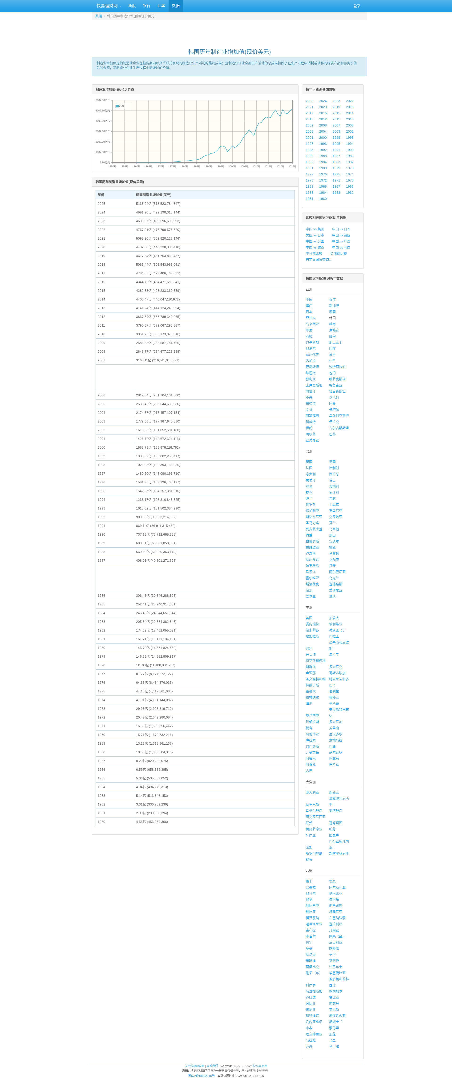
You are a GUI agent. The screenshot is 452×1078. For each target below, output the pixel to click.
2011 (336, 119)
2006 (350, 125)
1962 (350, 192)
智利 (309, 648)
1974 (350, 174)
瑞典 (332, 596)
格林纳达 (312, 697)
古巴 (309, 771)
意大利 (311, 474)
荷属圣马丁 (337, 630)
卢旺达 (311, 997)
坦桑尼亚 (335, 912)
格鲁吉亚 (335, 385)
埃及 (332, 881)
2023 (336, 101)
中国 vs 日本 (341, 229)
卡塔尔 (334, 409)
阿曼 (332, 403)
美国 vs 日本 (315, 235)
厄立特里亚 (314, 1034)
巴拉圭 (334, 636)
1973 (309, 180)
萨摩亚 (311, 835)
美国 (309, 618)
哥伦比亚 (312, 734)
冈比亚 (311, 1003)
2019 (336, 107)
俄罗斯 (311, 504)
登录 (357, 6)
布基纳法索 (337, 918)
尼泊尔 (311, 348)
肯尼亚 (311, 1009)
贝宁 (309, 942)
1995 (336, 144)
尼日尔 (311, 893)
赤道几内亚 (337, 1016)
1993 (309, 150)
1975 (336, 174)
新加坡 (334, 306)
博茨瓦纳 (312, 918)
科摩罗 (311, 985)
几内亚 (334, 930)
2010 (350, 119)
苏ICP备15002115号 (201, 1076)
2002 (350, 131)
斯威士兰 (335, 1022)
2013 (309, 119)
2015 (336, 113)
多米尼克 (335, 667)
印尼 (309, 330)
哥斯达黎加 (337, 673)
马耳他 (334, 529)
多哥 (309, 948)
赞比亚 (334, 997)
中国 (309, 299)
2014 (350, 113)
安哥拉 (311, 887)
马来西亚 (312, 324)
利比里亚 (312, 906)
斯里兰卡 (335, 342)
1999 (336, 137)
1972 (323, 180)
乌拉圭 (334, 654)
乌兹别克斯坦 (339, 416)
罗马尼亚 (335, 511)
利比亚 (311, 912)
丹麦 (332, 566)
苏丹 (309, 1046)
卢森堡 (311, 553)
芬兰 (332, 523)
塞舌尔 (311, 936)
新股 (132, 6)
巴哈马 (334, 764)
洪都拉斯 (312, 722)
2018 (350, 107)
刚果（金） (337, 936)
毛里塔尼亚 (314, 924)
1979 (336, 168)
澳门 (309, 306)
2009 (309, 125)
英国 (309, 462)
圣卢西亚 (312, 716)
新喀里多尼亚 (339, 853)
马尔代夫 (312, 354)
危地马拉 (335, 740)
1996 (323, 144)
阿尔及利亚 (337, 887)
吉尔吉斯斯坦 (339, 428)
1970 (350, 180)
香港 (332, 299)
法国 (309, 468)
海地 (309, 703)
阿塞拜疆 (312, 416)
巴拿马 (334, 758)
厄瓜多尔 (335, 734)
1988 (323, 156)
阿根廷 (311, 764)
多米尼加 (335, 722)
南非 (309, 881)
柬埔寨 (334, 330)
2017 (309, 113)
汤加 (309, 847)
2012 (323, 119)
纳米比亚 (335, 893)
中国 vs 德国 (341, 235)
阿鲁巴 (311, 758)
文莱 (309, 409)
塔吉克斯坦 (337, 391)
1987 (336, 156)
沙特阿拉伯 (337, 367)
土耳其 (334, 504)
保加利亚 (312, 511)
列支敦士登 (314, 529)
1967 (336, 186)
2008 (323, 125)
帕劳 (332, 829)
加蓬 (332, 1034)
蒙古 (332, 354)
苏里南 (334, 728)
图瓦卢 (334, 835)
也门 (332, 373)
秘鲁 (309, 728)
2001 (309, 137)
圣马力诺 (312, 523)
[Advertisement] (229, 32)
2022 (350, 101)
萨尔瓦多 (335, 752)
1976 (323, 174)
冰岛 (309, 486)
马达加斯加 (314, 991)
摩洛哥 (311, 954)
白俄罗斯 (312, 541)
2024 (323, 101)
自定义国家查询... (319, 259)
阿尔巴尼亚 (337, 572)
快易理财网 (107, 6)
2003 (336, 131)
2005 (309, 131)
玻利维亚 (335, 624)
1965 (309, 192)
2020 (323, 107)
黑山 (332, 535)
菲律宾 (311, 318)
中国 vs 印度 (341, 241)
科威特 (311, 422)
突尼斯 (334, 1009)
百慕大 (311, 691)
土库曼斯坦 (314, 385)
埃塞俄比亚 (337, 973)
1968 (323, 186)
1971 (336, 180)
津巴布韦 (335, 967)
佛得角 (334, 899)
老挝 (309, 336)
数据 (176, 6)
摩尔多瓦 (312, 559)
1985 (309, 162)
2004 (323, 131)
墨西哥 (334, 703)
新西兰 (334, 792)
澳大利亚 (312, 792)
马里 (332, 1040)
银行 (146, 6)
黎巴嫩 (311, 373)
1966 (350, 186)
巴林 (332, 434)
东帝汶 (311, 403)
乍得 (332, 954)
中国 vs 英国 (315, 241)
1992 (323, 150)
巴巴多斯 (312, 746)
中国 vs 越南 (315, 247)
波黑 (309, 590)
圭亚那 (311, 673)
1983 (336, 162)
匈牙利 (334, 492)
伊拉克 (334, 422)
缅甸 (332, 336)
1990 (350, 150)
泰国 (332, 312)
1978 (350, 168)
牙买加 (311, 654)
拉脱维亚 (312, 547)
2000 (323, 137)
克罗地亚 (335, 517)
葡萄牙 (311, 480)
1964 (323, 192)
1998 (350, 137)
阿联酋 (311, 434)
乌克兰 (334, 578)
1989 (309, 156)
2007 (336, 125)
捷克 (309, 492)
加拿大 (334, 618)
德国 (332, 462)
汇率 (161, 6)
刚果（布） (314, 973)
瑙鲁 (309, 859)
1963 (336, 192)
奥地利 (334, 486)
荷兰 (309, 535)
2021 (309, 107)
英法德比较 (338, 253)
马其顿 (334, 553)
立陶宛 (334, 559)
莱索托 (334, 961)
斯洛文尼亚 (314, 517)
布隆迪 (311, 961)
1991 (336, 150)
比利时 (334, 468)
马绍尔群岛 (314, 811)
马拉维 (311, 1040)
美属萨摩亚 (314, 829)
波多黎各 (312, 630)
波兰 (309, 498)
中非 (309, 1028)
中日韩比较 (314, 253)
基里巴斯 (312, 804)
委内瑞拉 (312, 624)
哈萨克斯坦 (337, 379)
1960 (323, 199)
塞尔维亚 (312, 578)
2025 (309, 101)
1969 (309, 186)
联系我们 (212, 1066)
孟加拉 (311, 361)
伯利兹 (334, 691)
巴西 (332, 746)
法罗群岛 (312, 566)
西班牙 (334, 474)
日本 (309, 312)
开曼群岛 (312, 752)
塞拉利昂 (335, 924)
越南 (332, 324)
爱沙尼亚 (335, 590)
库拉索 (311, 740)
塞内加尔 (335, 991)
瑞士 (332, 480)
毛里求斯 (335, 906)
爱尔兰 (311, 596)
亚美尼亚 (312, 440)
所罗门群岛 (314, 853)
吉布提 (311, 930)
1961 (309, 199)
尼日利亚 (335, 942)
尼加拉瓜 (312, 636)
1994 (350, 144)
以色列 (334, 397)
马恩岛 (311, 572)
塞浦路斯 (335, 584)
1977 (309, 174)
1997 (309, 144)
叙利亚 (311, 379)
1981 (309, 168)
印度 (332, 348)
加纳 (309, 899)
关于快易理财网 (195, 1066)
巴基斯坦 (312, 342)
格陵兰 (334, 697)
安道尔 (334, 541)
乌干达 (334, 1046)
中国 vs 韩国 (341, 247)
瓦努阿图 (335, 823)
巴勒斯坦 (312, 367)
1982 (350, 162)
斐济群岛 (335, 811)
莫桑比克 (312, 967)
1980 (323, 168)
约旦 (332, 361)
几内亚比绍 (314, 1022)
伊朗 (309, 428)
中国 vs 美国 (315, 229)
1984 (323, 162)
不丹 (309, 397)
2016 (323, 113)
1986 (350, 156)
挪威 (332, 547)
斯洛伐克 (312, 584)
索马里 (334, 1028)
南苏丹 (334, 1003)
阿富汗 (311, 391)
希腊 (332, 498)
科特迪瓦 (312, 1016)
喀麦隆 (334, 948)
